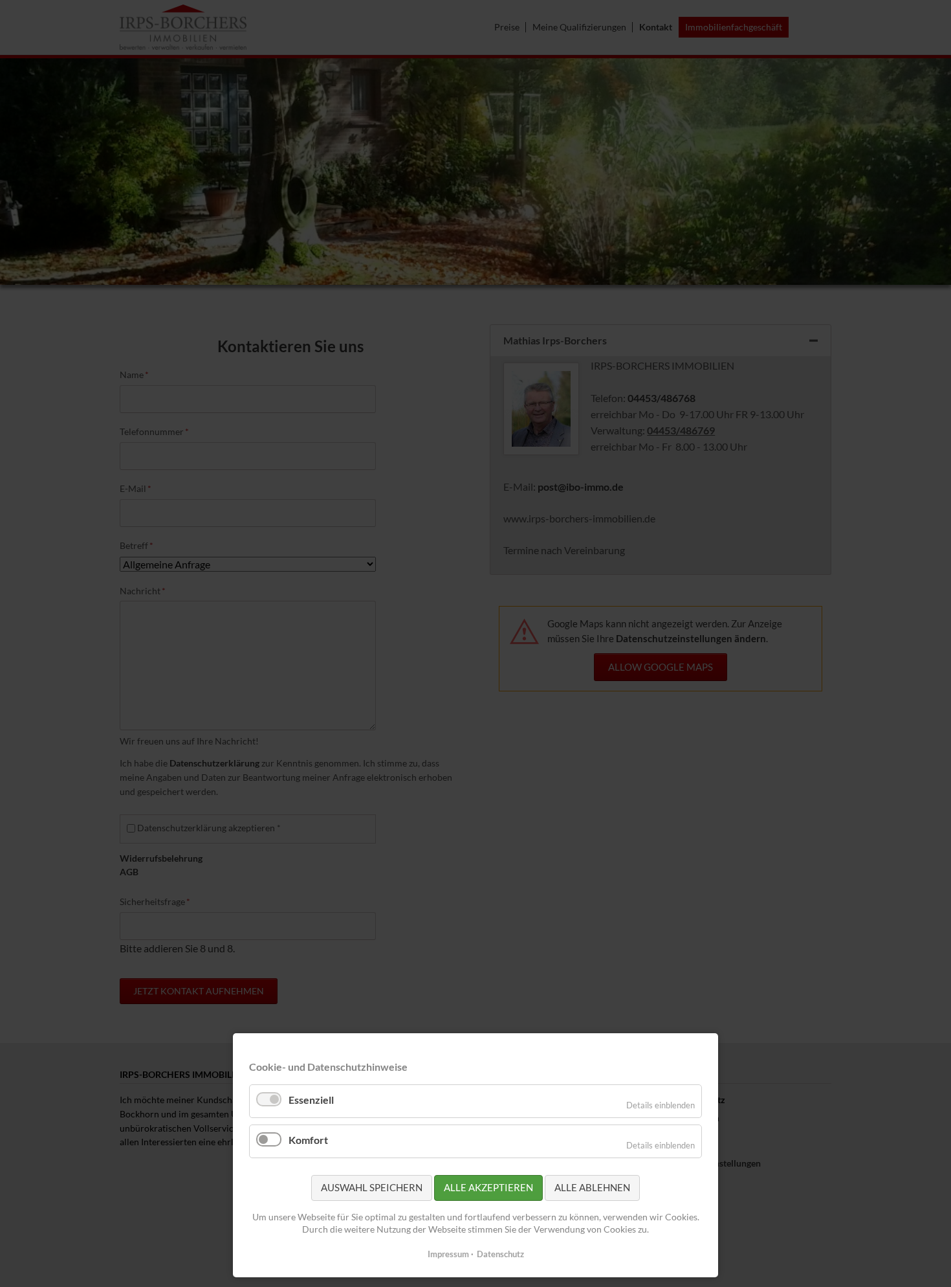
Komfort (308, 1140)
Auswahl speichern (371, 1187)
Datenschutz (500, 1254)
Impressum (448, 1254)
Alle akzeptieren (488, 1187)
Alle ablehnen (592, 1187)
